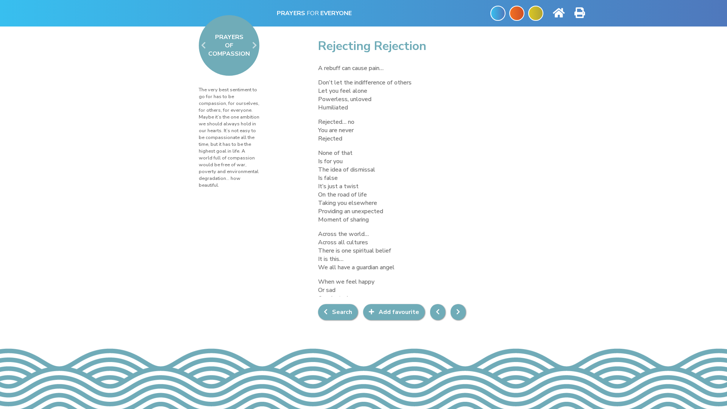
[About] (536, 13)
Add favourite (396, 312)
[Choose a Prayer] (501, 13)
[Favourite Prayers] (517, 13)
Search (340, 312)
